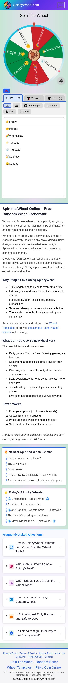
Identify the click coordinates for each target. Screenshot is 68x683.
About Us (60, 653)
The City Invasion (18, 463)
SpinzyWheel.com (26, 5)
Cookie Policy (46, 653)
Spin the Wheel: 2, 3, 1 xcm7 (24, 458)
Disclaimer (20, 656)
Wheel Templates (19, 667)
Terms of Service (28, 653)
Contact (49, 656)
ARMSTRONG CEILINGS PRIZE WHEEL (32, 474)
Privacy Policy (10, 653)
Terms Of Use (35, 656)
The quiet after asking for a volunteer (29, 515)
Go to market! (15, 469)
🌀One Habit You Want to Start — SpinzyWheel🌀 (36, 510)
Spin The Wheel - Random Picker (34, 662)
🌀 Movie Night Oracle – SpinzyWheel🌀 (32, 521)
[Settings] (61, 80)
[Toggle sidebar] (6, 91)
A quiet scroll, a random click (24, 504)
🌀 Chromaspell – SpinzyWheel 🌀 (28, 498)
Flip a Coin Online (48, 667)
